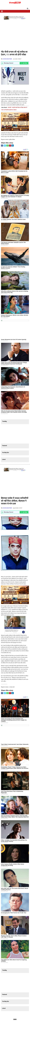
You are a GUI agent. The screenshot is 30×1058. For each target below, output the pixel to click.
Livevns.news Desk (7, 59)
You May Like (5, 452)
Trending (4, 421)
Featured (4, 445)
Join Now (24, 63)
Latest (4, 459)
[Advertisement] (15, 34)
